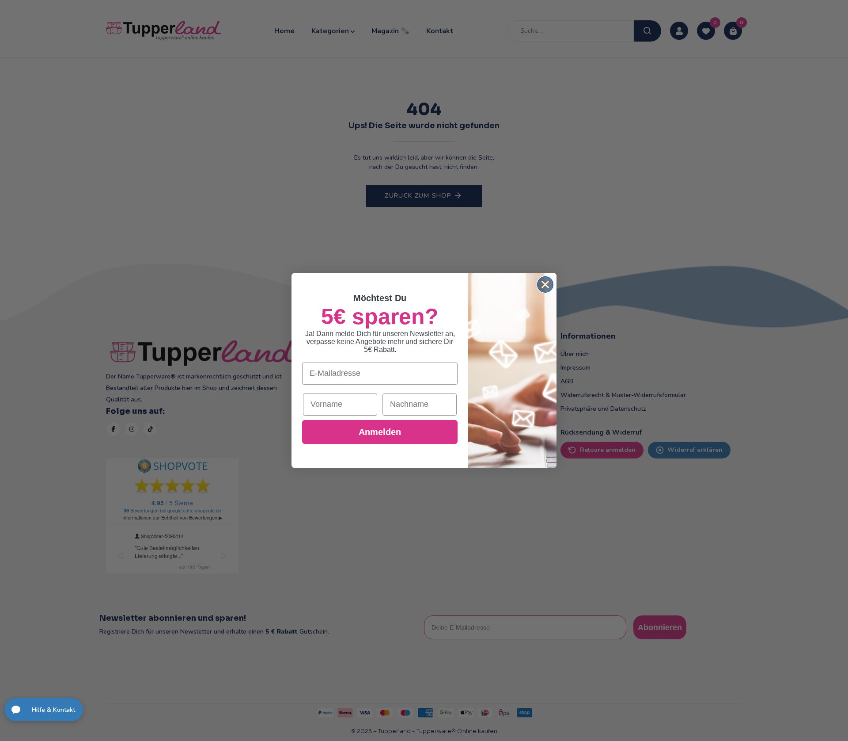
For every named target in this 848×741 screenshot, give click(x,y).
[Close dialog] (545, 284)
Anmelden (380, 432)
